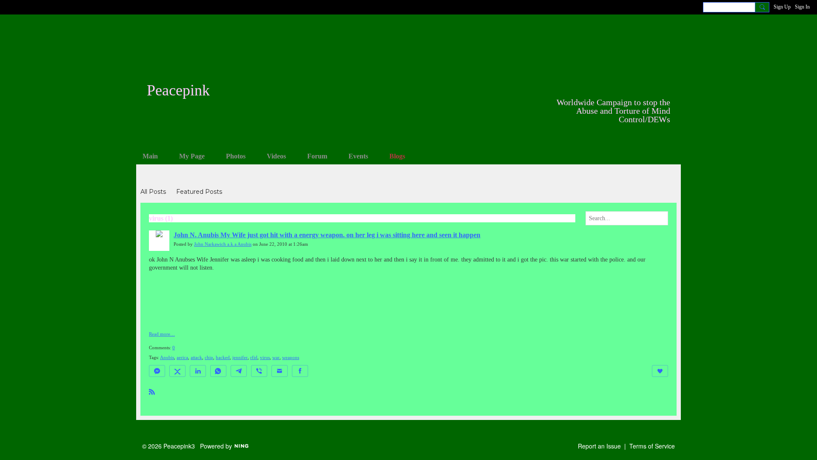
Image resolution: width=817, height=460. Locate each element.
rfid (253, 357)
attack (196, 357)
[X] (177, 371)
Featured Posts (199, 192)
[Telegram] (239, 371)
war (276, 357)
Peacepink (178, 90)
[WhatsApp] (218, 371)
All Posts (153, 192)
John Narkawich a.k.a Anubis (222, 244)
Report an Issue (599, 446)
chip (209, 357)
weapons (290, 357)
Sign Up (782, 7)
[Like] (660, 371)
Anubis (167, 357)
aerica (182, 357)
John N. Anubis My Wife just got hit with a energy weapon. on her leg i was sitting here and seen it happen (327, 235)
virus (265, 357)
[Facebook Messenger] (157, 371)
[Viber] (259, 371)
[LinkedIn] (198, 371)
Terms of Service (652, 446)
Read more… (162, 334)
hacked (223, 357)
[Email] (279, 371)
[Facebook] (300, 371)
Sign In (802, 7)
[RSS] (152, 391)
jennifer (240, 357)
